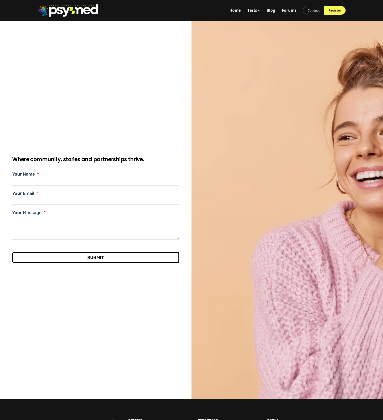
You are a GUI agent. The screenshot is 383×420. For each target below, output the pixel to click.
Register (334, 10)
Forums (289, 10)
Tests (252, 10)
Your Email (23, 194)
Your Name (24, 174)
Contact (314, 10)
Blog (271, 10)
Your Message (27, 213)
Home (235, 10)
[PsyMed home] (68, 10)
